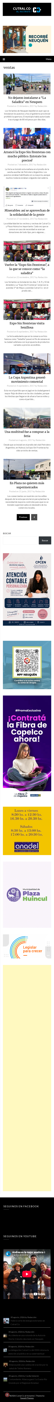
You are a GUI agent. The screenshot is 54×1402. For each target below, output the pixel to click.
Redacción (42, 106)
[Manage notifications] (7, 1395)
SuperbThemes (27, 1398)
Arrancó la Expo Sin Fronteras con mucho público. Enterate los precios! (27, 156)
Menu (48, 59)
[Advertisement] (27, 1078)
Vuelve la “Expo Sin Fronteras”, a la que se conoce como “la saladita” (27, 269)
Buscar (7, 533)
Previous (23, 517)
